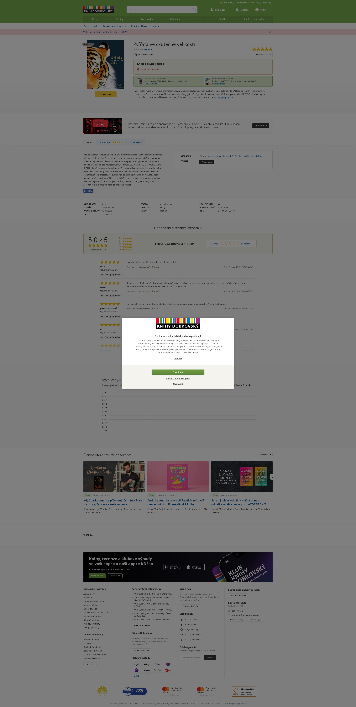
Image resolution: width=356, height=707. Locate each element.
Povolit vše (178, 372)
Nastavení (178, 384)
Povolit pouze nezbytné (178, 378)
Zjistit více (178, 358)
